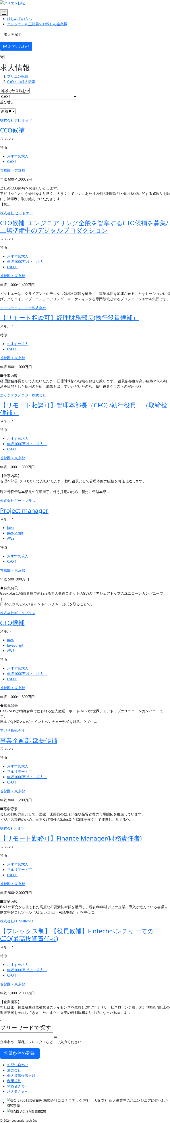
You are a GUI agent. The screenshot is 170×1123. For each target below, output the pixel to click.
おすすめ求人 (17, 156)
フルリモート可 (19, 771)
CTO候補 (12, 622)
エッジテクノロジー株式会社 (23, 307)
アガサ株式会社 (12, 730)
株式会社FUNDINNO (16, 921)
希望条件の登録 (20, 1053)
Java (10, 527)
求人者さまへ (17, 1091)
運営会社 (14, 1070)
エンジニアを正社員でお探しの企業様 (37, 24)
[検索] (55, 1037)
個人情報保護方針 (21, 1075)
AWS (10, 538)
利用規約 (14, 1080)
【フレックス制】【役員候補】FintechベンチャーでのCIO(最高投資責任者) (77, 935)
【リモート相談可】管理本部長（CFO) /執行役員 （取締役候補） (83, 409)
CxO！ (12, 161)
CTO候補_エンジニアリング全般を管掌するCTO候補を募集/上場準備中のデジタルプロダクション (84, 227)
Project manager (24, 510)
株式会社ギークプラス (17, 500)
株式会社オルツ (12, 828)
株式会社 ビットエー (16, 213)
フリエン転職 (17, 76)
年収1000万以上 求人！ (27, 261)
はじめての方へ (19, 18)
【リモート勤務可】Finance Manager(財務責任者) (71, 838)
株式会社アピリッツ (16, 120)
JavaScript (15, 533)
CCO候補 (12, 130)
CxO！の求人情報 (21, 81)
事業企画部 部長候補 (28, 740)
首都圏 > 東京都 (12, 170)
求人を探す (12, 34)
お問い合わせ (18, 46)
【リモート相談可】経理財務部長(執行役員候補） (69, 317)
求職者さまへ (17, 1086)
